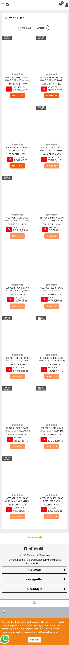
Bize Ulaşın (34, 589)
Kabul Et (34, 639)
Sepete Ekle (17, 95)
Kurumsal (35, 570)
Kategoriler (34, 579)
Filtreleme (25, 27)
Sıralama (42, 27)
